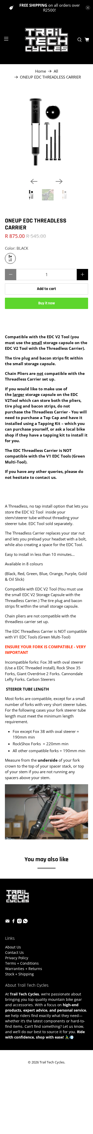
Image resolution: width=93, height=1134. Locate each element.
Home (40, 71)
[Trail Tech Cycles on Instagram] (19, 921)
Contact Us (14, 952)
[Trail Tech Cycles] (46, 40)
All (56, 71)
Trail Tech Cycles (52, 1062)
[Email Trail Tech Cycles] (7, 921)
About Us (13, 947)
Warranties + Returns (23, 968)
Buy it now (46, 303)
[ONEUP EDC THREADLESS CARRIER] (46, 132)
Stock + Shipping (19, 974)
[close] (87, 7)
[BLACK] (10, 258)
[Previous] (34, 181)
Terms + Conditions (22, 963)
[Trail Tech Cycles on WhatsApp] (25, 921)
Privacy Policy (16, 957)
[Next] (59, 181)
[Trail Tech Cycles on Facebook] (13, 921)
